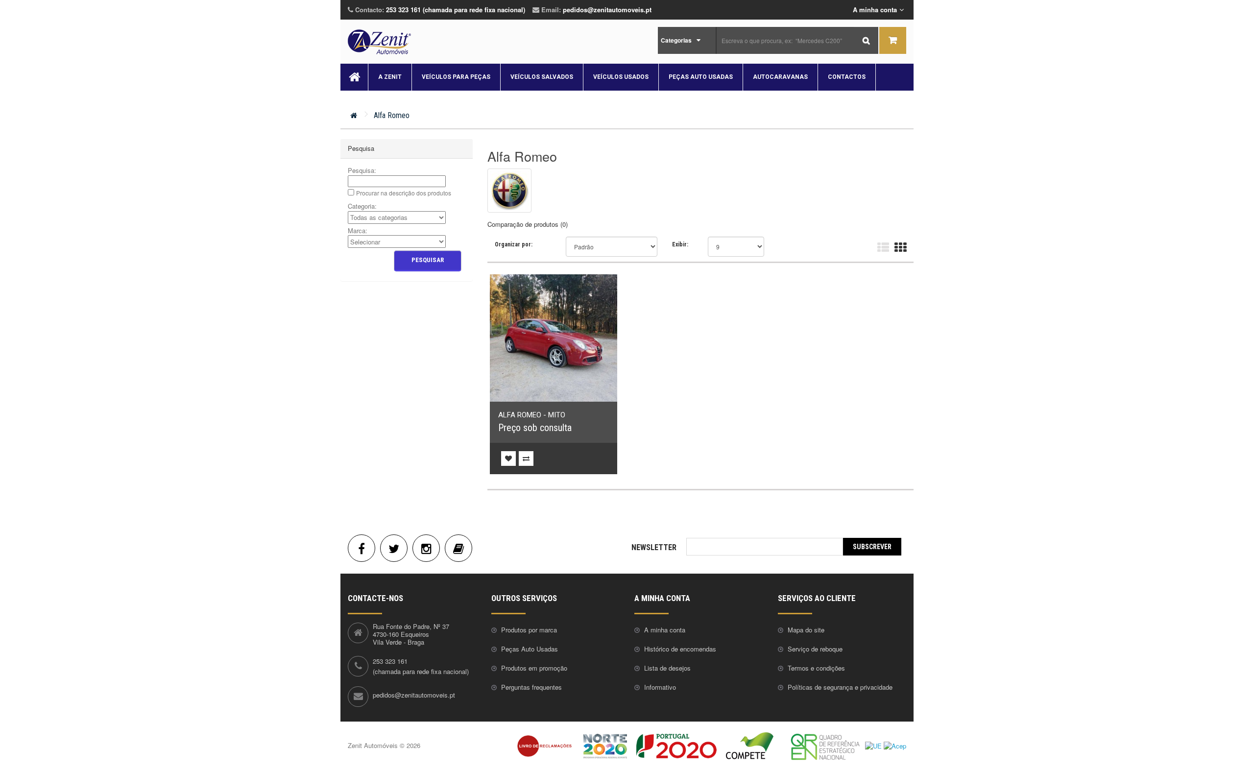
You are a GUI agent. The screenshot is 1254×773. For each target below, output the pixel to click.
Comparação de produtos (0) (527, 224)
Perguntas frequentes (531, 687)
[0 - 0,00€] (892, 40)
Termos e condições (816, 668)
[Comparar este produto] (526, 458)
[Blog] (458, 548)
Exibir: (680, 244)
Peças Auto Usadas (529, 648)
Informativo (660, 687)
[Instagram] (426, 548)
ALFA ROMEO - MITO (531, 415)
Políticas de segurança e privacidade (840, 687)
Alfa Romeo (392, 115)
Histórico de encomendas (680, 648)
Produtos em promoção (534, 668)
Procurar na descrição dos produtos (403, 193)
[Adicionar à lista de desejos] (508, 458)
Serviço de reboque (815, 648)
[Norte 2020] (605, 745)
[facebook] (361, 548)
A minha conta (664, 629)
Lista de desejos (667, 668)
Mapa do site (806, 629)
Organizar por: (513, 244)
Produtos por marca (529, 629)
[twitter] (394, 548)
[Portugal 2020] (676, 745)
